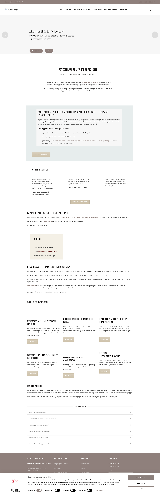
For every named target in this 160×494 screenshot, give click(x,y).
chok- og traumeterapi (69, 141)
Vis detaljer (99, 490)
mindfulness (91, 141)
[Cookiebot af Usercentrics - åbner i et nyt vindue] (16, 490)
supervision (82, 141)
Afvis (141, 489)
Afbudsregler (85, 472)
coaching (95, 82)
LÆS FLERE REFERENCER (80, 202)
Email (110, 471)
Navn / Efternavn (114, 463)
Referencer (124, 9)
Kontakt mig (36, 51)
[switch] (57, 490)
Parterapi (97, 9)
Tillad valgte (140, 483)
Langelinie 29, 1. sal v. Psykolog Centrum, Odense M (80, 217)
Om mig (61, 9)
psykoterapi (85, 82)
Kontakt (7, 2)
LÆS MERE (32, 342)
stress (58, 141)
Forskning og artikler (60, 472)
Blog (140, 2)
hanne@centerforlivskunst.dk (47, 251)
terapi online (47, 221)
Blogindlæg (57, 468)
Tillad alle (140, 478)
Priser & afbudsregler (17, 2)
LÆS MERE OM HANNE (41, 154)
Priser (145, 2)
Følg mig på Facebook (61, 464)
